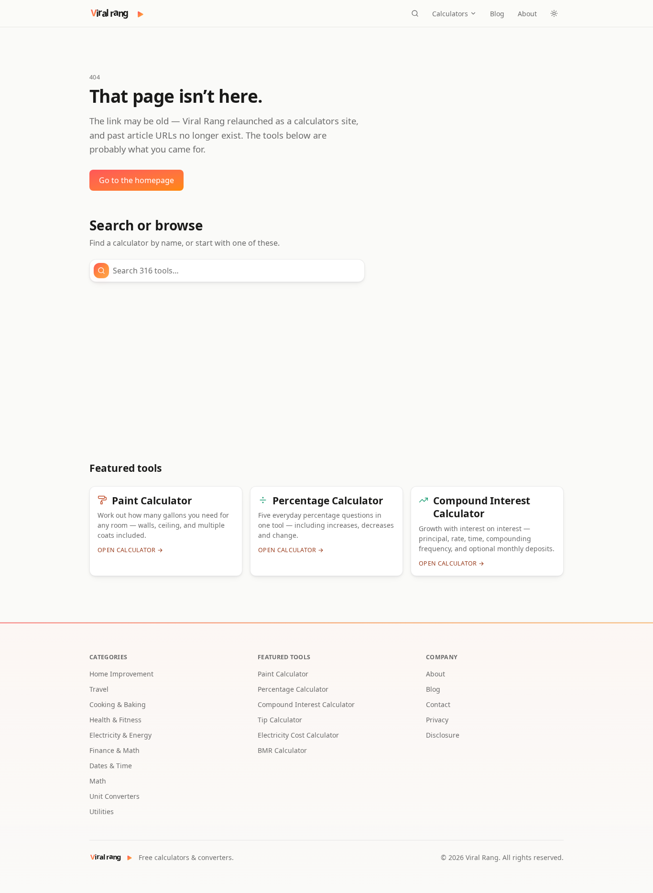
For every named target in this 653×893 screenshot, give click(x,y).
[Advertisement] (326, 372)
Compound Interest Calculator (306, 704)
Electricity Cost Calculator (298, 735)
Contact (438, 704)
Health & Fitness (115, 719)
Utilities (101, 811)
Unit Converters (114, 796)
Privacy (437, 719)
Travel (99, 689)
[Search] (414, 13)
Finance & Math (114, 750)
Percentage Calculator (293, 689)
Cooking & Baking (117, 704)
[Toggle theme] (554, 13)
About (527, 13)
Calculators (450, 13)
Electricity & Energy (120, 735)
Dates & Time (110, 765)
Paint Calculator (283, 673)
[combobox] (236, 271)
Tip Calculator (280, 719)
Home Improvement (121, 673)
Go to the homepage (136, 180)
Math (97, 780)
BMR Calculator (282, 750)
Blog (497, 13)
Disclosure (442, 735)
